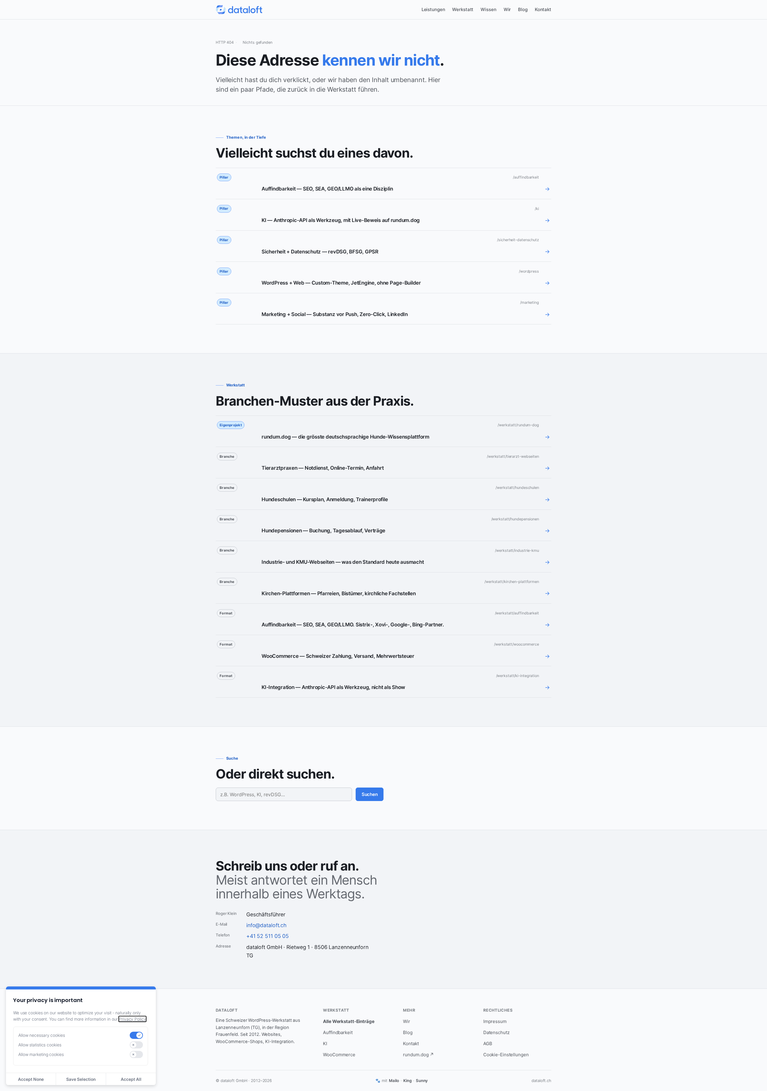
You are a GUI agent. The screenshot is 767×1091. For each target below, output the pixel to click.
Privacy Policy (132, 1019)
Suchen (370, 794)
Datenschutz (496, 1032)
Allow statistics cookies (39, 1044)
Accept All (131, 1079)
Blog (523, 9)
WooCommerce (339, 1054)
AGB (487, 1043)
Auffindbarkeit (338, 1032)
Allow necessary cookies (41, 1035)
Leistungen (433, 9)
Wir (507, 9)
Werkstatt (462, 9)
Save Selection (81, 1079)
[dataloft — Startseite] (239, 9)
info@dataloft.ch (266, 925)
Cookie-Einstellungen (506, 1054)
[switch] (136, 1035)
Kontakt (543, 9)
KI (325, 1043)
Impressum (495, 1021)
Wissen (488, 9)
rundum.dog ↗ (418, 1054)
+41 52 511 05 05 (267, 936)
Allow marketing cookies (41, 1054)
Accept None (31, 1079)
